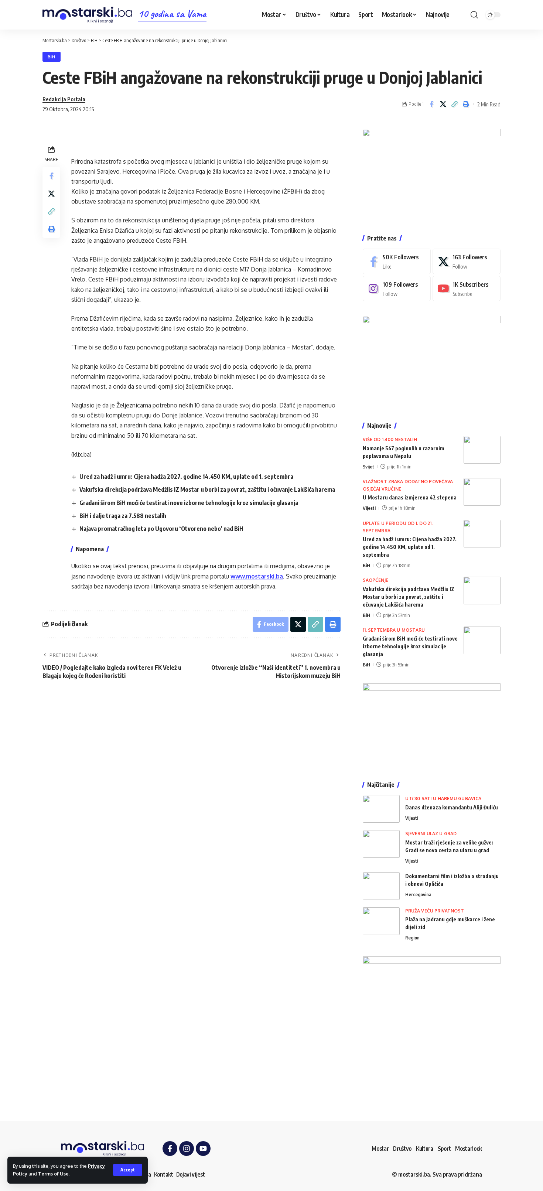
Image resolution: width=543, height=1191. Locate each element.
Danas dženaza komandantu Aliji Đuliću (451, 807)
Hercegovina (418, 894)
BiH (51, 56)
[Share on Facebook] (431, 104)
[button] (127, 1170)
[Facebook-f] (170, 1148)
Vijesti (369, 508)
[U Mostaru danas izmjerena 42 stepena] (482, 492)
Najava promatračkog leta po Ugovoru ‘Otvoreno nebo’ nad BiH (161, 528)
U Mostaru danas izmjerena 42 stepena (410, 497)
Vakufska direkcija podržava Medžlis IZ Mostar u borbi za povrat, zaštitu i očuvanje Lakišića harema (207, 489)
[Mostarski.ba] (87, 15)
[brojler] (432, 361)
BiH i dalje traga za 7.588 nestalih (122, 515)
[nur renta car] (432, 724)
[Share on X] (443, 104)
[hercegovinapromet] (432, 1024)
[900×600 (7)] (432, 174)
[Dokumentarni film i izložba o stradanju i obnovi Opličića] (381, 886)
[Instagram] (397, 288)
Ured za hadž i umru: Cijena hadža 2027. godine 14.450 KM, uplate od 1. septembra (186, 476)
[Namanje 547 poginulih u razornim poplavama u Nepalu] (482, 450)
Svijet (368, 467)
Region (412, 938)
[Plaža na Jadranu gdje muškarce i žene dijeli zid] (381, 921)
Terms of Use (53, 1174)
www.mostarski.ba (256, 576)
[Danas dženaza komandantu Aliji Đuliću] (381, 809)
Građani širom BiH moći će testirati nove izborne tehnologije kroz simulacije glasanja (188, 502)
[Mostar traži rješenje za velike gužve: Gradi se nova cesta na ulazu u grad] (381, 844)
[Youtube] (467, 288)
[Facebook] (397, 261)
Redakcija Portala (63, 99)
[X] (467, 261)
